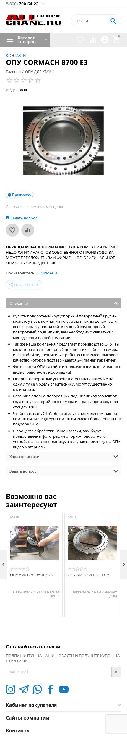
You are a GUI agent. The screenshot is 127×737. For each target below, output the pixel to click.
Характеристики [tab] (24, 456)
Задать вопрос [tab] (22, 471)
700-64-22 (22, 4)
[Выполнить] (116, 672)
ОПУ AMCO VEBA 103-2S (31, 575)
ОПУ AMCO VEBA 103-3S (89, 575)
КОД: (10, 90)
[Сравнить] (27, 230)
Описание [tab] (18, 303)
